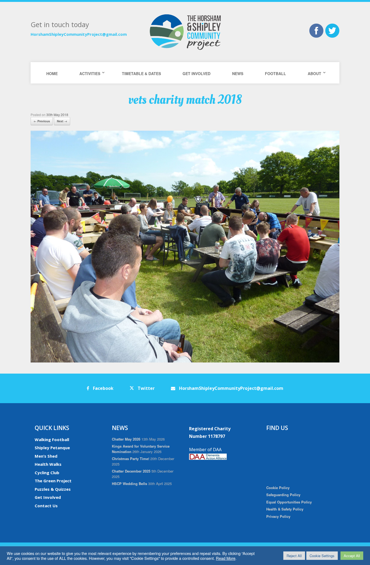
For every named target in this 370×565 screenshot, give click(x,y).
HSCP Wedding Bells (129, 483)
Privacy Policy (278, 516)
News (237, 73)
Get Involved (196, 73)
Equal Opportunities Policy (289, 502)
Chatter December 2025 (131, 471)
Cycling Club (47, 472)
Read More (225, 558)
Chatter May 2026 (126, 439)
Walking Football (52, 439)
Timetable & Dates (141, 73)
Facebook (102, 388)
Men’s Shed (46, 456)
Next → (62, 121)
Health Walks (48, 464)
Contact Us (46, 505)
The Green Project (53, 480)
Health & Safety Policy (284, 509)
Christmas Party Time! (130, 458)
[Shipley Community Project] (185, 32)
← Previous (42, 121)
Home (52, 73)
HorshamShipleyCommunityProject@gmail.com (79, 34)
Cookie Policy (278, 487)
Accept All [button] (352, 555)
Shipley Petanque (52, 447)
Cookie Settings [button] (322, 555)
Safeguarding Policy (283, 494)
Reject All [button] (294, 555)
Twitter (146, 388)
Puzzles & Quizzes (53, 489)
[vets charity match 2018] (185, 361)
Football (275, 73)
